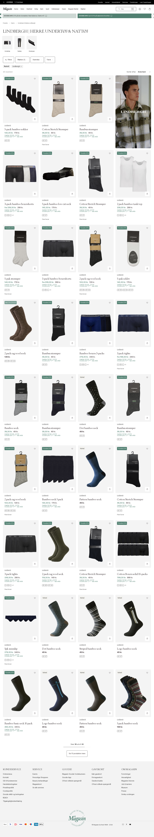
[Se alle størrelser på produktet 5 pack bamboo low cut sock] (44, 215)
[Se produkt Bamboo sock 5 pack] (58, 469)
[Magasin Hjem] (7, 9)
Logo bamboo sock (127, 649)
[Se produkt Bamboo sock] (21, 398)
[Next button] (152, 16)
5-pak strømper (12, 279)
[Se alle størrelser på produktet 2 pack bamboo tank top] (121, 215)
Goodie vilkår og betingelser (13, 794)
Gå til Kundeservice (10, 781)
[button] (139, 9)
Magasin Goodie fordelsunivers (73, 774)
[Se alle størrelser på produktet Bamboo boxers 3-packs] (83, 365)
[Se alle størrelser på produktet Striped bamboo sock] (82, 656)
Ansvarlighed (116, 2)
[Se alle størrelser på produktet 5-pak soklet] (125, 290)
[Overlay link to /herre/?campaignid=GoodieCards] (39, 16)
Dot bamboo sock (88, 428)
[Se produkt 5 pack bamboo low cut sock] (58, 174)
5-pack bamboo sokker (16, 129)
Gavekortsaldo (97, 781)
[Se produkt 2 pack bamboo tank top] (133, 174)
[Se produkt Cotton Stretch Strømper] (58, 99)
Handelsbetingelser (10, 784)
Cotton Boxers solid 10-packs (132, 574)
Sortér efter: (131, 72)
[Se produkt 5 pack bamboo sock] (133, 693)
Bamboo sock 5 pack (52, 499)
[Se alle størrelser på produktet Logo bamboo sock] (119, 656)
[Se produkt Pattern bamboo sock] (96, 469)
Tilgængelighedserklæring (12, 801)
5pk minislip (11, 649)
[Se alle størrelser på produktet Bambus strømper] (82, 141)
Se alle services (38, 787)
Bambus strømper (88, 129)
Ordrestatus (7, 774)
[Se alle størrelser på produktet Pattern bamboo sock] (82, 507)
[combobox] (126, 9)
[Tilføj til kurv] (35, 119)
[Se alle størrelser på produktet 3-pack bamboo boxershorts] (9, 215)
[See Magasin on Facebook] (126, 825)
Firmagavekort (97, 777)
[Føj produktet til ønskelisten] (35, 79)
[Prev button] (1, 16)
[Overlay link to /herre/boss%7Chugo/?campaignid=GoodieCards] (115, 16)
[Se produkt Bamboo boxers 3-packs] (96, 323)
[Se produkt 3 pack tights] (133, 323)
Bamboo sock (12, 428)
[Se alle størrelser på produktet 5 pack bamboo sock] (119, 731)
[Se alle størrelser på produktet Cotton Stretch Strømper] (44, 141)
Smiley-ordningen (127, 794)
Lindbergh (8, 125)
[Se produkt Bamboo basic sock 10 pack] (21, 693)
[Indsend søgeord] (119, 9)
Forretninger (134, 2)
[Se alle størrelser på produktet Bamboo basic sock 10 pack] (7, 735)
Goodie (100, 2)
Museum (124, 787)
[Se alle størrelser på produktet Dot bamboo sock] (82, 436)
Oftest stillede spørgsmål (71, 781)
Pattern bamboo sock (90, 499)
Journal (107, 2)
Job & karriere (126, 784)
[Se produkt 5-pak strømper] (21, 248)
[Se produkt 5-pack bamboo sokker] (21, 99)
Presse (123, 791)
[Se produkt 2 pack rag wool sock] (96, 248)
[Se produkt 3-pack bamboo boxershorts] (21, 174)
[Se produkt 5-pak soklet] (133, 248)
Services (125, 2)
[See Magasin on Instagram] (122, 825)
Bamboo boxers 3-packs (91, 353)
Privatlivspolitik (8, 787)
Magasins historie (127, 781)
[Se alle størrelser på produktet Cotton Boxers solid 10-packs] (121, 585)
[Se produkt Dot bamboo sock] (96, 398)
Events (35, 774)
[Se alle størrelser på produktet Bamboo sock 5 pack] (44, 511)
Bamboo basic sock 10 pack (18, 723)
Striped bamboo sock (90, 649)
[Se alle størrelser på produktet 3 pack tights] (121, 365)
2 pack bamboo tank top (129, 204)
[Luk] (112, 430)
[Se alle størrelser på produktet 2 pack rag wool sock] (85, 290)
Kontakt (6, 777)
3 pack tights (123, 353)
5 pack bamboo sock (127, 723)
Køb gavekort (97, 774)
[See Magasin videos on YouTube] (130, 825)
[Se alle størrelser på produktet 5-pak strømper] (7, 290)
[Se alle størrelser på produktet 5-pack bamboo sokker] (7, 141)
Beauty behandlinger (40, 781)
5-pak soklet (123, 279)
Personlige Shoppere (40, 777)
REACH (5, 798)
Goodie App (66, 777)
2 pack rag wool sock (90, 279)
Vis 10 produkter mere (77, 753)
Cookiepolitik (8, 791)
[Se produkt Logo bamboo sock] (133, 618)
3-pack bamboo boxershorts (19, 204)
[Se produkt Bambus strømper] (96, 99)
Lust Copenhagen (145, 2)
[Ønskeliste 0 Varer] (144, 9)
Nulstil (6, 66)
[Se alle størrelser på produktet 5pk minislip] (9, 660)
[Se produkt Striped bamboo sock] (96, 618)
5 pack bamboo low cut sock (56, 204)
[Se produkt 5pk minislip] (21, 618)
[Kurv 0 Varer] (149, 9)
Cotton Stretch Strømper (55, 129)
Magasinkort (37, 784)
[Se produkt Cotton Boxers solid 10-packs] (133, 544)
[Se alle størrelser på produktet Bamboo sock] (7, 439)
